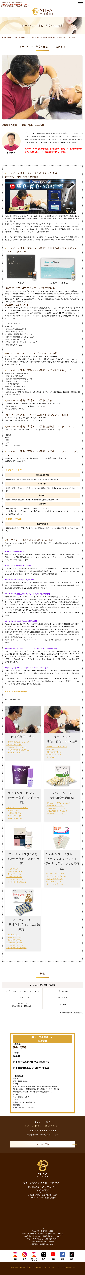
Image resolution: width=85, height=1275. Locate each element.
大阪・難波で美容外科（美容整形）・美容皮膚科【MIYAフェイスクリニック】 (37, 1267)
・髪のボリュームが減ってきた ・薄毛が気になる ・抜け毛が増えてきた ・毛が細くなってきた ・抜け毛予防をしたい (56, 752)
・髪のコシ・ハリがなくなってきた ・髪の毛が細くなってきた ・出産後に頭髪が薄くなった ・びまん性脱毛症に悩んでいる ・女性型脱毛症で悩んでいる (58, 808)
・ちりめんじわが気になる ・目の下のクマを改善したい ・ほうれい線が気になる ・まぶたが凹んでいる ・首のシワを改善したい (56, 879)
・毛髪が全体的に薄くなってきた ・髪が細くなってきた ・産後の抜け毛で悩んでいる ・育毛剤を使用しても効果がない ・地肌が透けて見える (18, 747)
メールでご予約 (42, 1144)
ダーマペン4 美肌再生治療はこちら (19, 691)
